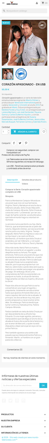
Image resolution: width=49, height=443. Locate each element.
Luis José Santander (25, 112)
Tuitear (20, 143)
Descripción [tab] (12, 180)
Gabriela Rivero (39, 122)
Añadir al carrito (25, 131)
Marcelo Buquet (8, 122)
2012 (38, 105)
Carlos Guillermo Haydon (20, 114)
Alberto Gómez (32, 100)
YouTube (17, 401)
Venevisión (13, 105)
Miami (14, 107)
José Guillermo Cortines (23, 119)
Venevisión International (25, 102)
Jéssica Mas (39, 119)
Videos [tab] (25, 184)
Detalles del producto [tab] (31, 180)
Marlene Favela (8, 110)
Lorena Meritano (9, 112)
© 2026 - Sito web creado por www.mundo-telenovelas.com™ (20, 438)
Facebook (4, 401)
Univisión (23, 105)
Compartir (14, 143)
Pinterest (26, 143)
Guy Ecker (20, 110)
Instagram (23, 401)
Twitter (10, 401)
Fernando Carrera (23, 122)
